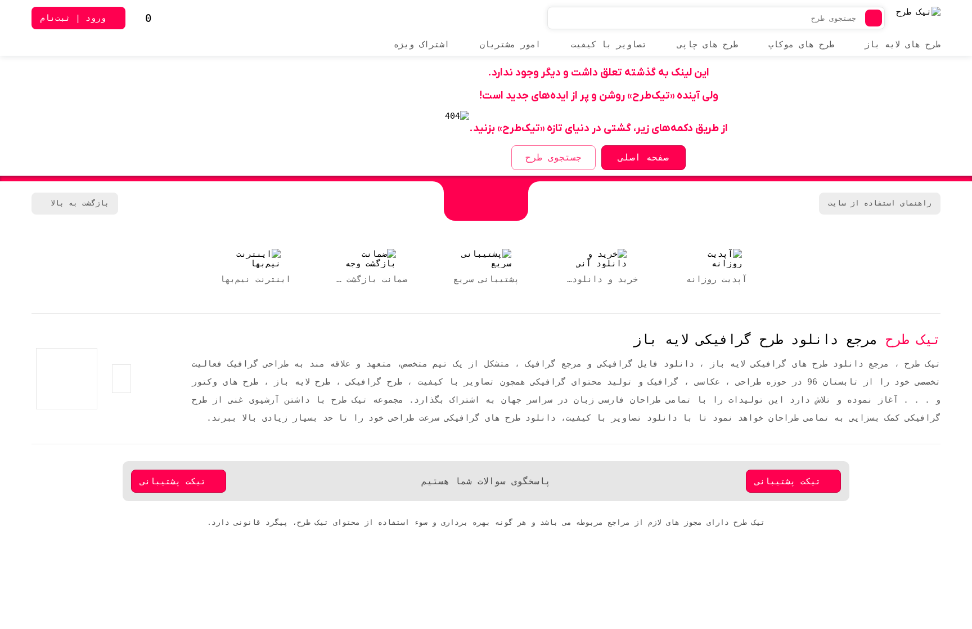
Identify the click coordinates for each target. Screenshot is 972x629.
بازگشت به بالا (80, 203)
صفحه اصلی (643, 157)
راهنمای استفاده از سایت (880, 203)
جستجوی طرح (553, 157)
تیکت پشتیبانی (788, 481)
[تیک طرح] (486, 201)
